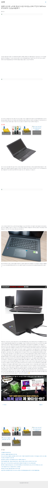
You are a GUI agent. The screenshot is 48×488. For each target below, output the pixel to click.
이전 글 (4, 404)
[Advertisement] (24, 70)
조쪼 (3, 2)
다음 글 (41, 404)
